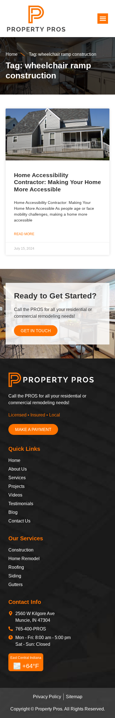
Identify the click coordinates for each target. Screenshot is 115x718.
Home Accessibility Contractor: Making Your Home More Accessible (57, 182)
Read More (24, 234)
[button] (102, 18)
